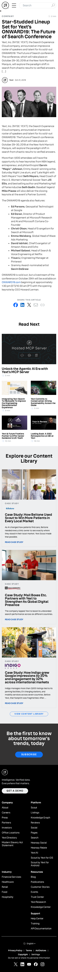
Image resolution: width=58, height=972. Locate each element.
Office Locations (10, 832)
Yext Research (38, 902)
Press (5, 817)
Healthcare (8, 882)
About (5, 807)
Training (35, 923)
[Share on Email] (35, 304)
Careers (6, 812)
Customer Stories (40, 887)
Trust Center (37, 897)
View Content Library (29, 714)
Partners (6, 822)
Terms (29, 950)
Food (4, 892)
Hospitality (7, 897)
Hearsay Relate (39, 847)
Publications (37, 882)
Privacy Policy (15, 950)
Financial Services (11, 877)
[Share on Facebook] (15, 304)
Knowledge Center (41, 907)
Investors (7, 827)
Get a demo (15, 790)
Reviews (35, 822)
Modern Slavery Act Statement (12, 844)
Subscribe (29, 754)
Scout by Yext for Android (40, 864)
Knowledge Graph (40, 817)
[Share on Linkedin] (22, 304)
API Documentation (41, 928)
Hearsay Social (39, 842)
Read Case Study (14, 542)
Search (34, 837)
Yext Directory (9, 837)
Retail (5, 887)
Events (34, 892)
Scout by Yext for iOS (42, 857)
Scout (34, 807)
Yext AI (34, 852)
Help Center (37, 918)
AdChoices (41, 950)
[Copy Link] (42, 304)
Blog (33, 877)
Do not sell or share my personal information (29, 958)
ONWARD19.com (11, 282)
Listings (35, 812)
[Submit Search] (53, 5)
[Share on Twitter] (29, 304)
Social (34, 827)
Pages (34, 832)
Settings (35, 954)
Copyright (23, 954)
